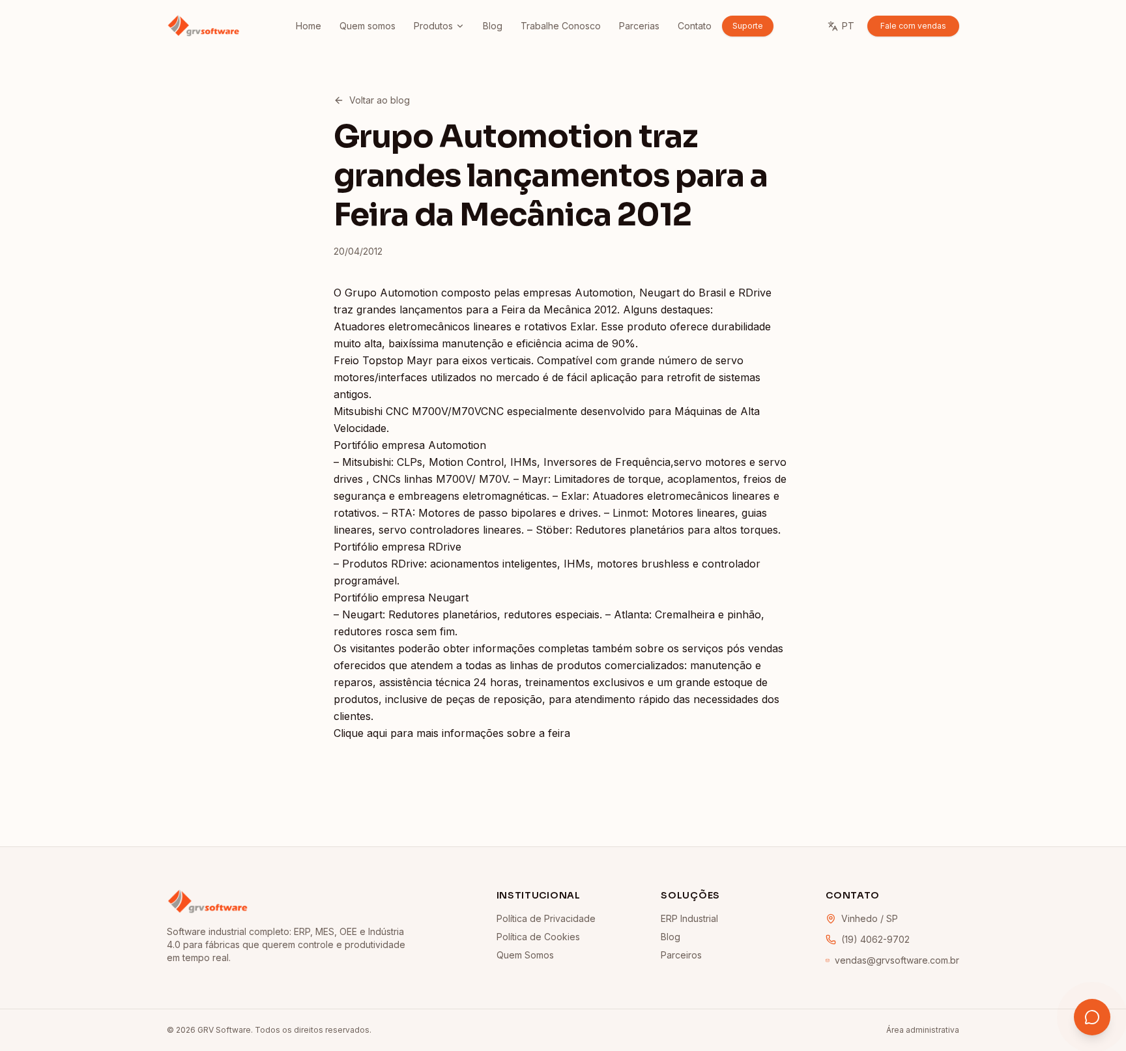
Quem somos (367, 25)
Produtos (433, 25)
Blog (492, 25)
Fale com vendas (913, 26)
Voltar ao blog (379, 100)
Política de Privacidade (546, 918)
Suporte (747, 26)
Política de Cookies (538, 936)
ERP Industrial (689, 918)
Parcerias (639, 25)
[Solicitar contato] (1092, 1017)
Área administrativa (922, 1030)
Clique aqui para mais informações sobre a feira (452, 733)
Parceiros (681, 954)
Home (308, 25)
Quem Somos (525, 954)
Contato (695, 25)
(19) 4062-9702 (875, 939)
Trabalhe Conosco (561, 25)
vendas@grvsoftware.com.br (897, 960)
